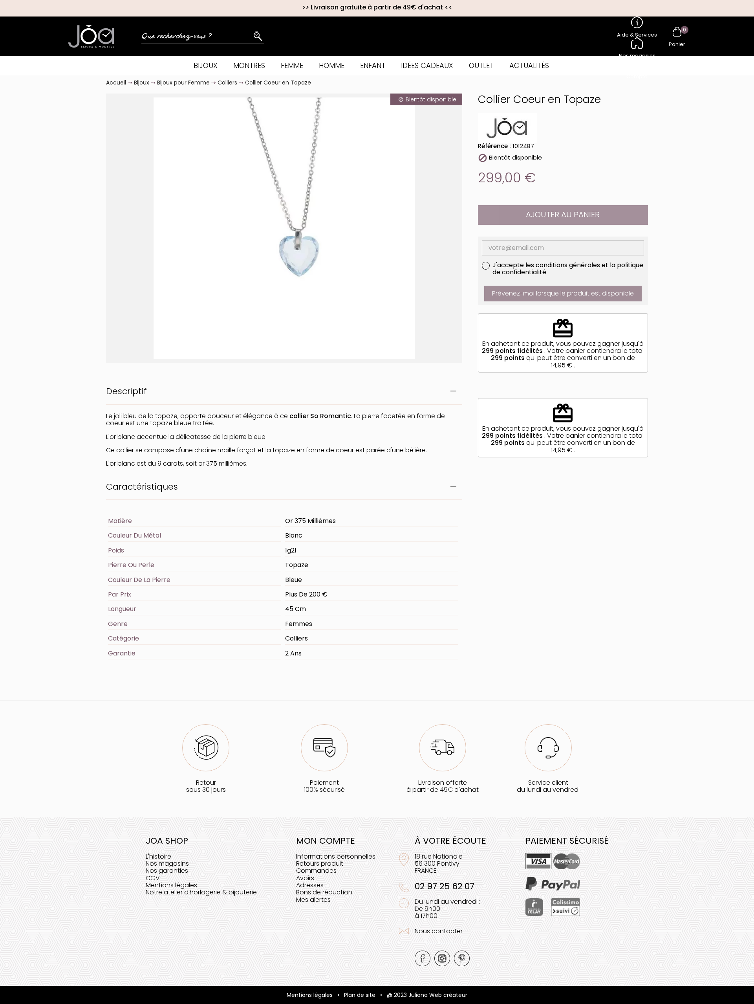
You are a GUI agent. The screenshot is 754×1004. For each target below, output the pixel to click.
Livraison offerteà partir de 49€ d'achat (442, 786)
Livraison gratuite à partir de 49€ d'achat (377, 7)
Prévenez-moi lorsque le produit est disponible (563, 293)
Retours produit (319, 863)
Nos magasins (167, 863)
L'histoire (158, 856)
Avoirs (305, 878)
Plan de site (359, 995)
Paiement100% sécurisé (324, 786)
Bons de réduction (324, 892)
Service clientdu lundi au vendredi (548, 786)
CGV (153, 878)
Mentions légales (171, 885)
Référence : (494, 146)
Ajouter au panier (563, 214)
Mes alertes (313, 899)
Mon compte (325, 841)
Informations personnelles (335, 856)
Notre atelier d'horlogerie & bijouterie (201, 892)
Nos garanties (167, 870)
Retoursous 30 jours (206, 786)
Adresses (310, 885)
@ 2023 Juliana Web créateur (427, 995)
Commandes (316, 870)
